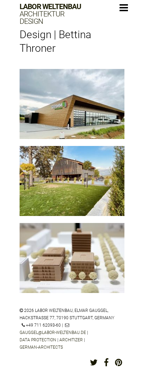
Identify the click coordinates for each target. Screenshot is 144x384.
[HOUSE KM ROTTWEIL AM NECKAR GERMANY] (72, 186)
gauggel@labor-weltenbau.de (53, 332)
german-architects (41, 347)
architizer (71, 339)
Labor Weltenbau (50, 14)
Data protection (38, 339)
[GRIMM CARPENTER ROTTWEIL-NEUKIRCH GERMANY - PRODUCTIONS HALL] (72, 109)
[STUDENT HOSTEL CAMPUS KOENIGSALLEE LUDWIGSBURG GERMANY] (72, 263)
